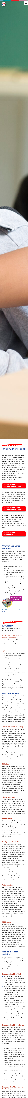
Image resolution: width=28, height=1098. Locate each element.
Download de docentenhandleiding (13, 486)
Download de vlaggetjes (9, 534)
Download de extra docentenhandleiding (13, 509)
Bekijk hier (5, 610)
